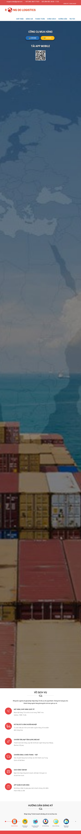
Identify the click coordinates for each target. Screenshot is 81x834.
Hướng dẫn (62, 19)
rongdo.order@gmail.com (15, 1)
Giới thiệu (20, 19)
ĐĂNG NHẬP (73, 3)
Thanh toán (40, 19)
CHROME (33, 38)
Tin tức (72, 19)
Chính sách (51, 19)
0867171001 (36, 1)
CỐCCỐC (48, 38)
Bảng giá (29, 19)
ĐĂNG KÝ (66, 3)
